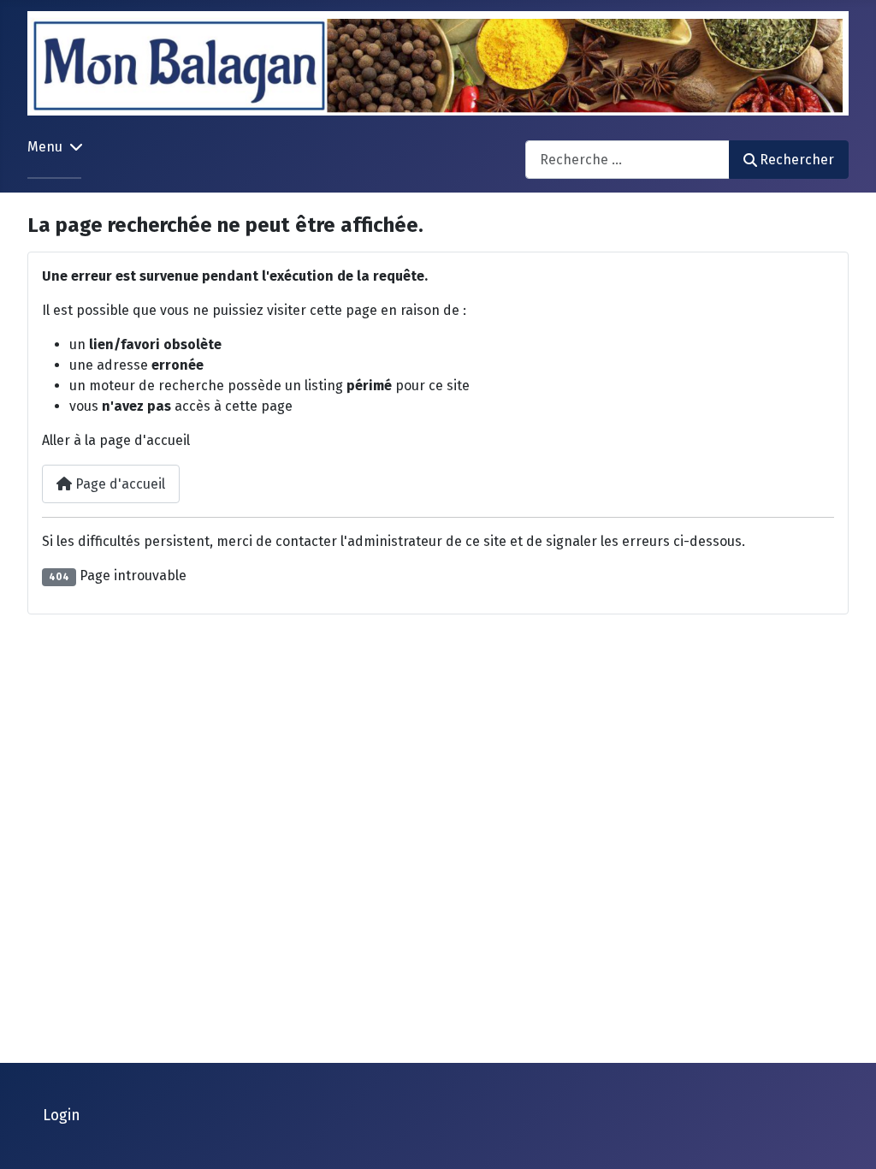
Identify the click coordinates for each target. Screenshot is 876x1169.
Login (61, 1115)
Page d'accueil (118, 484)
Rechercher (797, 159)
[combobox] (627, 159)
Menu (44, 147)
